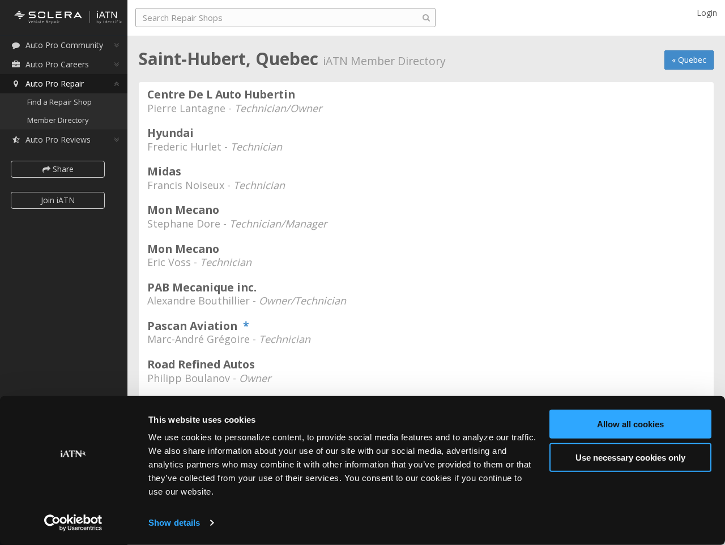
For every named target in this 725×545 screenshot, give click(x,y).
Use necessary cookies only (630, 457)
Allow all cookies (630, 424)
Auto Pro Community (64, 45)
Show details (174, 522)
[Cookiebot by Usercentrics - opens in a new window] (73, 522)
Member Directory (58, 120)
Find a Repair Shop (59, 102)
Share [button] (62, 169)
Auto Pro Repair (54, 83)
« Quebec (689, 59)
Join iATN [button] (58, 200)
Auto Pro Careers (57, 64)
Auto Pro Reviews (58, 139)
